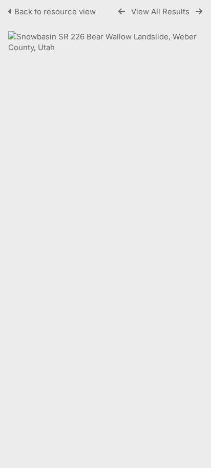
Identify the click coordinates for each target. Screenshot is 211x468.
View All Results (160, 11)
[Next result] (199, 11)
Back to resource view (55, 11)
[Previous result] (121, 11)
